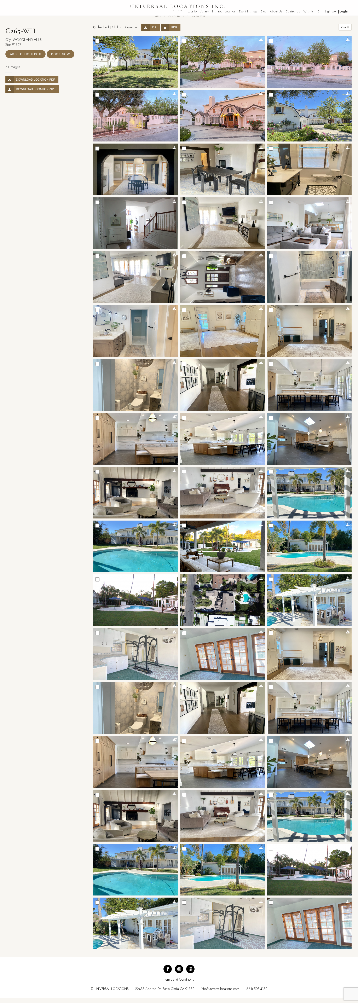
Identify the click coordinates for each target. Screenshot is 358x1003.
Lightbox (330, 11)
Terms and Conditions (179, 979)
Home (157, 16)
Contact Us (293, 11)
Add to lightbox (25, 54)
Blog (264, 11)
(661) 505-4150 (256, 988)
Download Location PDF (35, 79)
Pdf (174, 27)
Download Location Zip (36, 89)
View (344, 27)
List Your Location (224, 11)
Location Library (198, 11)
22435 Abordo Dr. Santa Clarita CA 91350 (165, 988)
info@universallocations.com (220, 988)
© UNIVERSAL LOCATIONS (110, 988)
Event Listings (248, 11)
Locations (176, 16)
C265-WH (198, 16)
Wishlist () (313, 11)
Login (344, 11)
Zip (154, 27)
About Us (276, 11)
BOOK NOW (60, 54)
